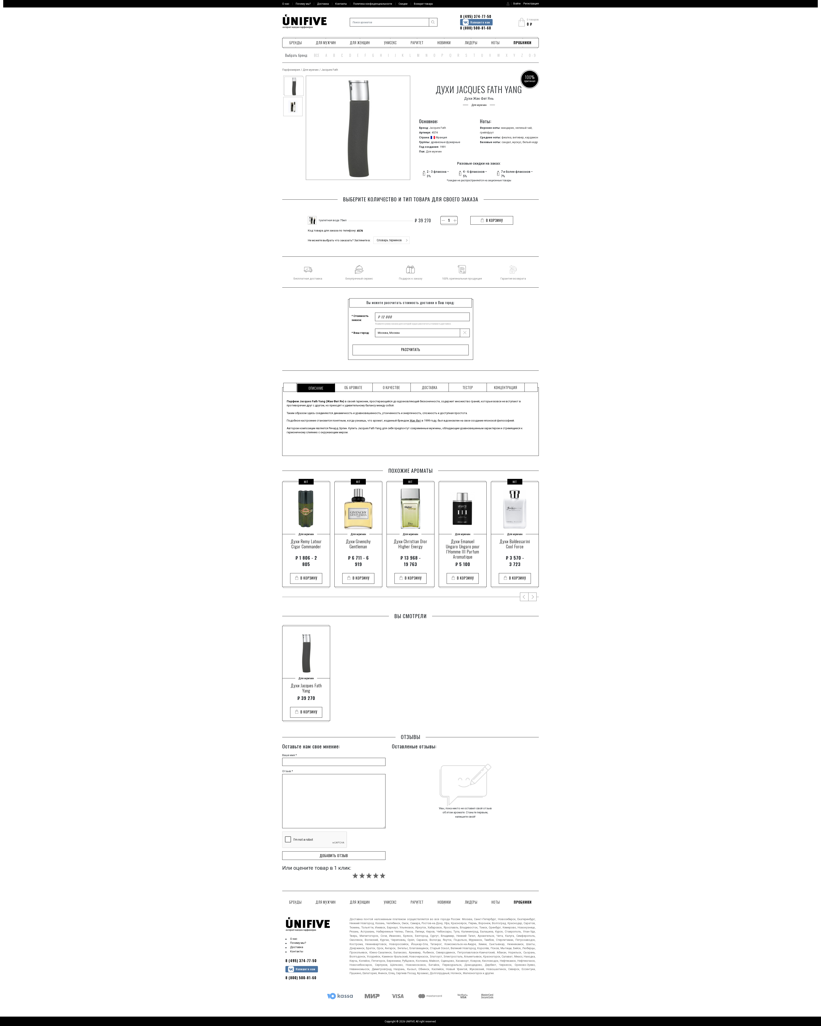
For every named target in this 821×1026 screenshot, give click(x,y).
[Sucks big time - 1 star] (355, 875)
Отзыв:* (287, 771)
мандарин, (508, 127)
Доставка (296, 947)
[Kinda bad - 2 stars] (362, 875)
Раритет (417, 42)
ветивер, (519, 137)
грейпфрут (487, 132)
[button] (391, 240)
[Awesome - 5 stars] (382, 875)
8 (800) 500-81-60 (475, 28)
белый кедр (530, 142)
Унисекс (390, 42)
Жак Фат (415, 420)
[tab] (315, 387)
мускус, (517, 142)
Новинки (444, 42)
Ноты (495, 42)
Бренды (295, 42)
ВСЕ (316, 55)
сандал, (507, 142)
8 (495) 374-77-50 (475, 16)
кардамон (531, 137)
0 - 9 (532, 55)
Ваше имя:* (289, 755)
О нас (293, 938)
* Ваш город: (360, 332)
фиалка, (507, 137)
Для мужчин (326, 42)
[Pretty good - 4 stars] (376, 875)
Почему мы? (298, 942)
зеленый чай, (523, 127)
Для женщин (360, 42)
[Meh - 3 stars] (369, 875)
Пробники (523, 42)
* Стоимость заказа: (360, 318)
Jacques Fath (329, 69)
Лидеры (471, 42)
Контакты (296, 951)
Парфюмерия (291, 69)
